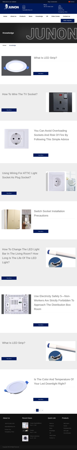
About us (13, 16)
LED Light (66, 430)
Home (5, 16)
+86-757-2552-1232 (48, 6)
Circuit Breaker (67, 433)
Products (22, 16)
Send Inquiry (67, 20)
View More (40, 73)
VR (47, 16)
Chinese (72, 1)
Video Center (55, 16)
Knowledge (39, 16)
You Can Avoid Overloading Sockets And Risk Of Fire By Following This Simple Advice (51, 135)
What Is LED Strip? (45, 57)
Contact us (66, 16)
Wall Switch (66, 423)
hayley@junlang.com (27, 9)
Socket (65, 425)
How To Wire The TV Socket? (19, 94)
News (30, 16)
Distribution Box (67, 428)
